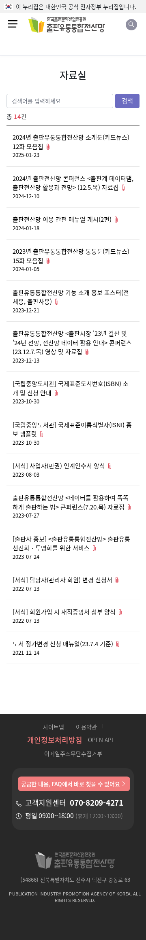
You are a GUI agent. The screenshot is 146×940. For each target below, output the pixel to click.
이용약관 (86, 727)
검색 (127, 100)
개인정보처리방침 (54, 739)
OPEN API (100, 740)
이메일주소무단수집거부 (73, 753)
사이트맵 (53, 727)
